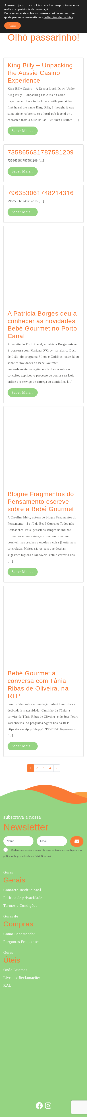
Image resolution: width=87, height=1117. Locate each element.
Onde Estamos (15, 970)
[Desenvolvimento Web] (43, 1091)
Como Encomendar (19, 934)
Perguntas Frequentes (21, 942)
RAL (7, 985)
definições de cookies (58, 17)
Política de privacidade (22, 898)
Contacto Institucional (22, 890)
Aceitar (12, 25)
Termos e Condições (20, 905)
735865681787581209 (41, 152)
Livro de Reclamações (22, 978)
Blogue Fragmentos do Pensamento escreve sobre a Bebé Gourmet (41, 501)
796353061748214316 (41, 192)
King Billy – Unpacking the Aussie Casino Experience (40, 73)
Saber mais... (22, 131)
